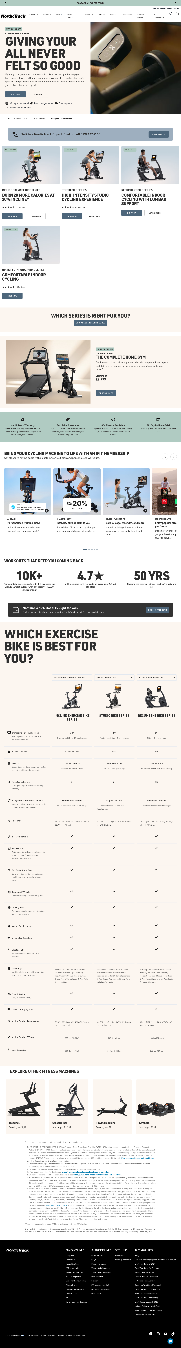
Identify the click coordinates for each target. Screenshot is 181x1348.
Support (94, 1281)
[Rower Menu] (92, 14)
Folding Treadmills (123, 1259)
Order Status (97, 1255)
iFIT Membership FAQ (100, 1285)
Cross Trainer (70, 16)
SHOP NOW (15, 94)
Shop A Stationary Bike (17, 118)
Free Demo (96, 1293)
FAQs (93, 1259)
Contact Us (70, 1259)
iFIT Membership (159, 16)
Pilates (46, 14)
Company (70, 1255)
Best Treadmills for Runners (147, 1268)
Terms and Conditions (75, 1289)
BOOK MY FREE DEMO (157, 610)
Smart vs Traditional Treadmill (148, 1285)
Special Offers (140, 16)
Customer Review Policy (76, 1281)
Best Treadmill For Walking (146, 1298)
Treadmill (32, 14)
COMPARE (38, 94)
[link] (13, 16)
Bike (58, 14)
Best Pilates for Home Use (146, 1276)
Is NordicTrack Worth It (145, 1281)
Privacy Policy (71, 1285)
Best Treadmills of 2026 (145, 1264)
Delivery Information (74, 1272)
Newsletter (120, 1255)
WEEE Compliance (73, 1276)
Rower (87, 14)
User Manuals (97, 1276)
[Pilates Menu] (50, 14)
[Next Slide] (176, 3)
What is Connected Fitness (146, 1293)
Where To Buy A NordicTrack (147, 1306)
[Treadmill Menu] (37, 14)
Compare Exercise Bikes (61, 118)
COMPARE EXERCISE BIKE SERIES (90, 323)
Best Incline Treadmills (144, 1272)
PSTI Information (73, 1268)
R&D (67, 1298)
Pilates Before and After (145, 1314)
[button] (171, 13)
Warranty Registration (101, 1272)
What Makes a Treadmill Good (148, 1310)
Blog (137, 1255)
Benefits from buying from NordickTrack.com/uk (155, 1259)
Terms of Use (71, 1293)
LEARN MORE (35, 216)
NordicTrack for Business (76, 1302)
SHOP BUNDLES (106, 393)
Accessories (127, 14)
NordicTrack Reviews (100, 1289)
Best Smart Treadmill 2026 (146, 1302)
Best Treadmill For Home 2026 (148, 1289)
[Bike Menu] (61, 14)
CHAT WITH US (158, 134)
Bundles (113, 14)
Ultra (100, 14)
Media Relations (73, 1264)
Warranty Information (100, 1268)
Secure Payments (98, 1264)
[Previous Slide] (5, 3)
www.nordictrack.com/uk (56, 1205)
